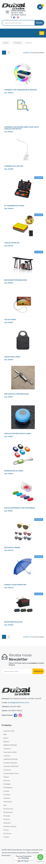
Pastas (6, 830)
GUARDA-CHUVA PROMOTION (15, 585)
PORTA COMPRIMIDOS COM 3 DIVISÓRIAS (19, 508)
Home (6, 43)
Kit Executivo (8, 812)
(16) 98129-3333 (17, 15)
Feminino (7, 798)
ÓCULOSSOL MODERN (12, 547)
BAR (5, 734)
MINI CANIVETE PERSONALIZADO (16, 394)
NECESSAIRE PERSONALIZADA (15, 280)
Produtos (17, 43)
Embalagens (8, 787)
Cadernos (7, 749)
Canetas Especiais (10, 763)
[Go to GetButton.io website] (40, 861)
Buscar (39, 23)
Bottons (6, 741)
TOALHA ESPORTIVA (11, 243)
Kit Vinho (7, 819)
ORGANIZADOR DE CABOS (13, 471)
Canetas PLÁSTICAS (11, 766)
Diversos (7, 780)
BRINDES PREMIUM (10, 745)
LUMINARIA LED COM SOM (13, 166)
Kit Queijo (7, 816)
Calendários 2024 (10, 752)
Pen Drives (7, 833)
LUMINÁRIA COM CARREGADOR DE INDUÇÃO (20, 90)
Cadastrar (38, 671)
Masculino (7, 823)
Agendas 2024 (9, 731)
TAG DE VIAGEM (10, 319)
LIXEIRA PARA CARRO (12, 357)
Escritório (7, 795)
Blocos (6, 738)
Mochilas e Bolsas (10, 826)
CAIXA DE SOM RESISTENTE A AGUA (17, 433)
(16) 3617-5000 (17, 13)
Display (6, 777)
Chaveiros (7, 770)
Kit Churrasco (8, 809)
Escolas (6, 791)
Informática (8, 802)
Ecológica (7, 784)
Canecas (7, 756)
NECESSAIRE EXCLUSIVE (13, 622)
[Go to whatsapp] (40, 857)
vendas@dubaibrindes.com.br (18, 702)
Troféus (6, 837)
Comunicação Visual (11, 773)
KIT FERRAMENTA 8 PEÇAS (14, 206)
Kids (5, 805)
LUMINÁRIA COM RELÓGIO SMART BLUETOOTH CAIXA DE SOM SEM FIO (21, 128)
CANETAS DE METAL (11, 759)
